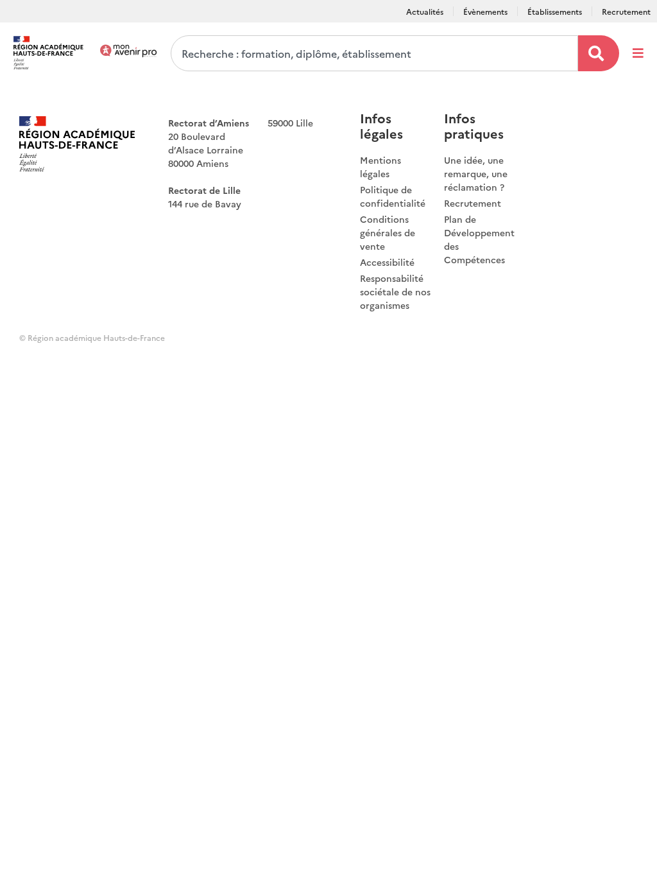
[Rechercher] (598, 53)
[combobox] (374, 53)
